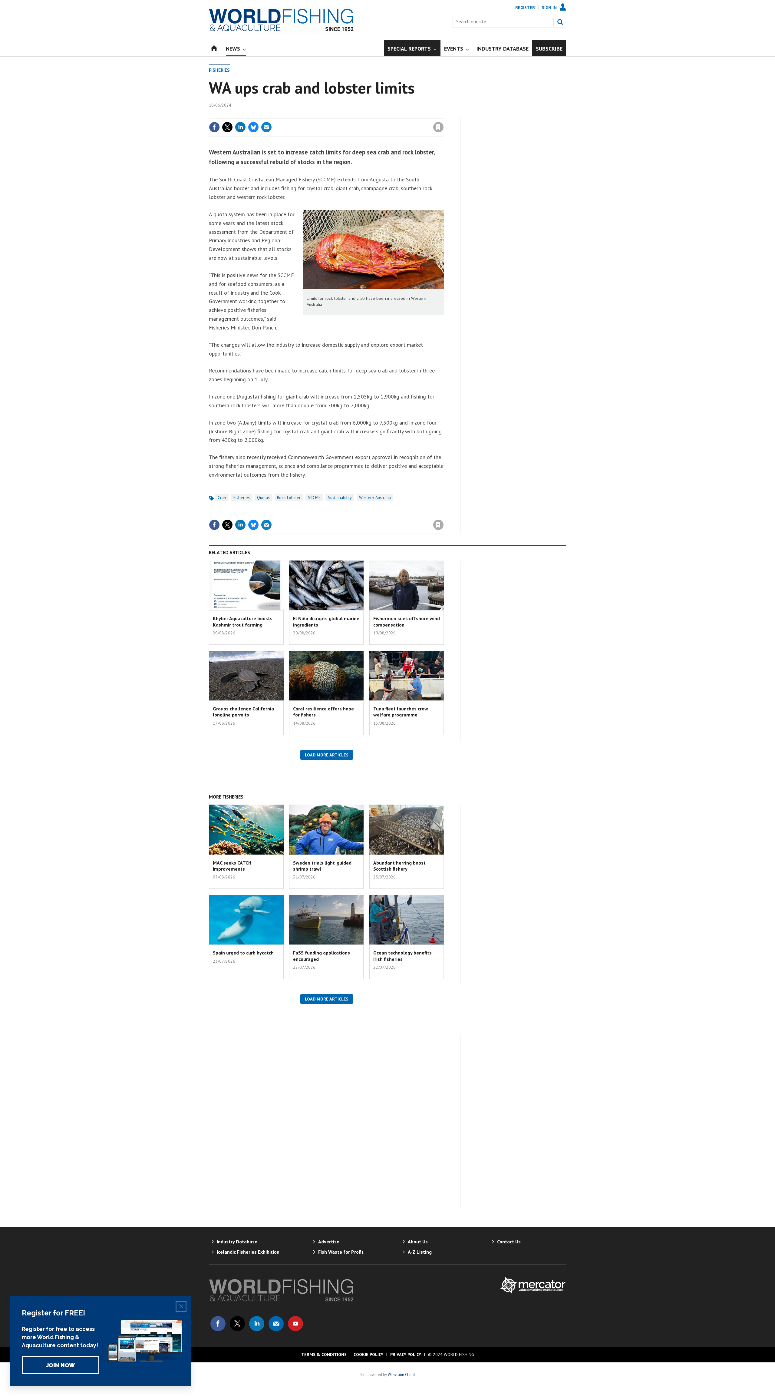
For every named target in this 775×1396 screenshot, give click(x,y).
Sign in (367, 114)
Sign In (549, 7)
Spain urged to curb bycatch (243, 953)
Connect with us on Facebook (218, 1323)
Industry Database (237, 1242)
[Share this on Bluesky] (253, 127)
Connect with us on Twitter (237, 1323)
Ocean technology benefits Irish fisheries (402, 956)
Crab (222, 497)
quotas (263, 497)
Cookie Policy (368, 1354)
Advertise (328, 1242)
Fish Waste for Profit (341, 1252)
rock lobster (289, 497)
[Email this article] (266, 127)
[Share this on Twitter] (227, 127)
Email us (276, 1323)
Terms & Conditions (324, 1354)
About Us (418, 1242)
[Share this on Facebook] (214, 127)
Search (560, 22)
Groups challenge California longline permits (243, 712)
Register (525, 7)
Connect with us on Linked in (257, 1323)
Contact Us (509, 1242)
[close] (443, 114)
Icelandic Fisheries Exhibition (248, 1252)
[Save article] (438, 127)
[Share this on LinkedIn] (240, 127)
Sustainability (340, 497)
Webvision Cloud (401, 1374)
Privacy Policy (405, 1354)
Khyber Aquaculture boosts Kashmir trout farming (242, 621)
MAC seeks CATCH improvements (232, 866)
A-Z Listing (420, 1252)
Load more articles (326, 755)
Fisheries (219, 70)
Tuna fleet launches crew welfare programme (400, 712)
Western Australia (375, 497)
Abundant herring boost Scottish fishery (399, 866)
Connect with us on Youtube (295, 1323)
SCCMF (314, 497)
